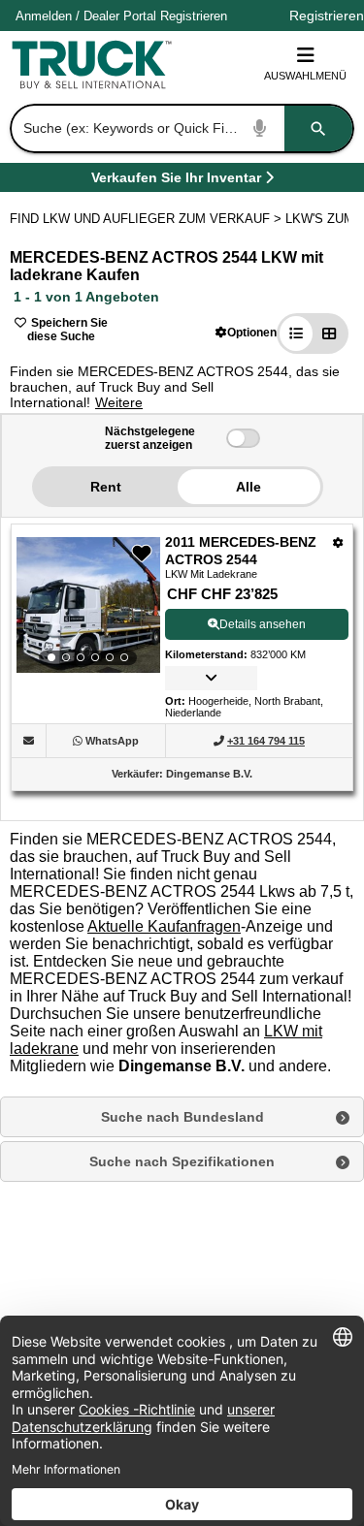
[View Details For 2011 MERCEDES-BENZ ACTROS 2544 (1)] (88, 605)
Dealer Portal (119, 16)
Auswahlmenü (305, 75)
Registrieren (193, 16)
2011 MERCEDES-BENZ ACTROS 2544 (240, 550)
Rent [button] (105, 486)
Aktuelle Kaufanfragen (164, 926)
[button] (246, 332)
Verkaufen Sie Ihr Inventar (176, 181)
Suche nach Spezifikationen (182, 1161)
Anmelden (44, 16)
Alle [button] (248, 486)
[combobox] (180, 128)
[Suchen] (318, 128)
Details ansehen (262, 624)
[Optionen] (338, 542)
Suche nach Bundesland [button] (182, 1117)
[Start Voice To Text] (260, 128)
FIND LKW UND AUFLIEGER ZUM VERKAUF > (147, 218)
